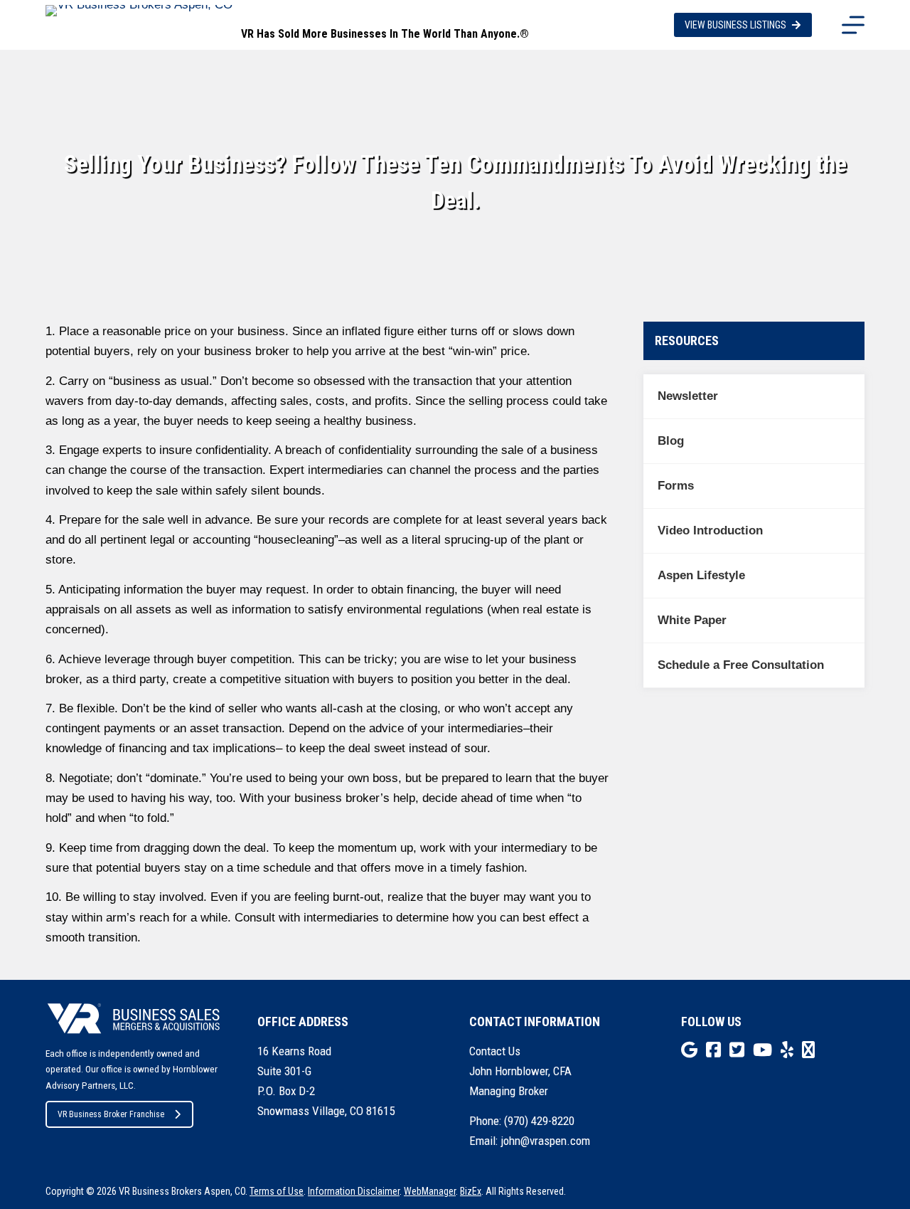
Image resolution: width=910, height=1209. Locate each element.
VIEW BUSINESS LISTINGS (735, 25)
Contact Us (494, 1051)
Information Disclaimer (354, 1191)
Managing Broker (508, 1091)
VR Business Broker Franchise (111, 1114)
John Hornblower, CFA (520, 1071)
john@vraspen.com (545, 1141)
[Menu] (853, 25)
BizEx (470, 1191)
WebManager (430, 1191)
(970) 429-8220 (539, 1121)
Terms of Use (277, 1191)
